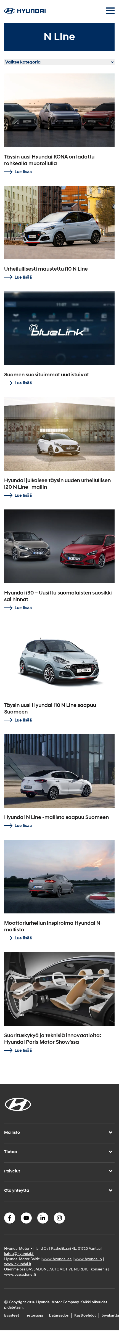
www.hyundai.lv (88, 1259)
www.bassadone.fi (20, 1274)
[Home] (25, 12)
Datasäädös (58, 1315)
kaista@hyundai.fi (19, 1253)
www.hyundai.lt (17, 1264)
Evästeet (11, 1315)
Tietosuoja (34, 1315)
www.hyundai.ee (57, 1259)
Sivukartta (110, 1315)
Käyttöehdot (85, 1315)
